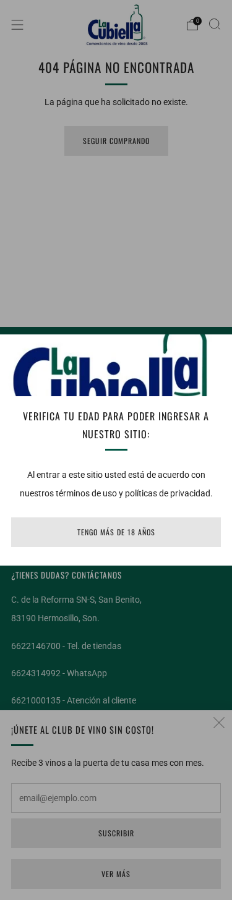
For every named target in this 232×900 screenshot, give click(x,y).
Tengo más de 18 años (116, 532)
